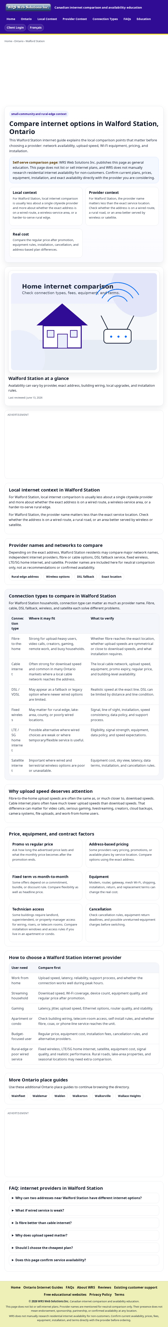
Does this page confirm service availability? (50, 1260)
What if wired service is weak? (39, 1210)
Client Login (15, 27)
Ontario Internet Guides (43, 1287)
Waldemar (40, 1096)
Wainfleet (18, 1096)
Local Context (47, 19)
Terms (119, 1294)
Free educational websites (65, 1294)
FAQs (127, 19)
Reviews (104, 1287)
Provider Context (75, 19)
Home (11, 19)
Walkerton (80, 1096)
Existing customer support (135, 1287)
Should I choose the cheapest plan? (44, 1247)
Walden (59, 1096)
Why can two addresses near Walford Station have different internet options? (78, 1198)
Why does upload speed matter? (41, 1235)
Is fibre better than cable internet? (43, 1223)
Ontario (26, 19)
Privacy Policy (100, 1294)
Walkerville (103, 1096)
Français (36, 27)
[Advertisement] (84, 74)
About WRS (86, 1287)
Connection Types (105, 19)
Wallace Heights (129, 1096)
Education (144, 19)
